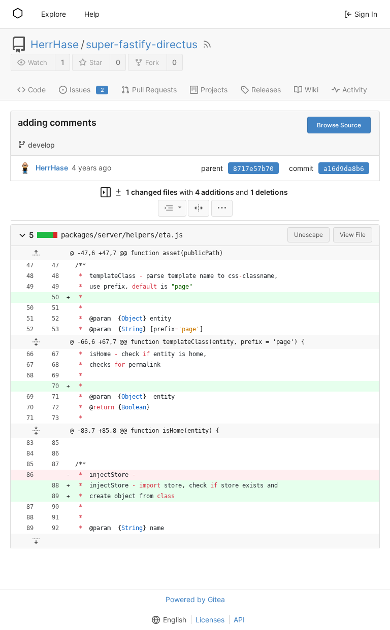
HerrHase (54, 45)
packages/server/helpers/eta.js (122, 235)
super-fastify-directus (142, 45)
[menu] (172, 208)
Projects (214, 89)
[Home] (17, 14)
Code (37, 89)
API (239, 619)
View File (353, 234)
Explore (53, 14)
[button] (22, 235)
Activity (354, 89)
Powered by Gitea (195, 599)
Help (92, 14)
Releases (266, 89)
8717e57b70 (253, 168)
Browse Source (339, 125)
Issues (87, 89)
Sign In (365, 14)
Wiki (311, 89)
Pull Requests (154, 89)
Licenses (210, 619)
